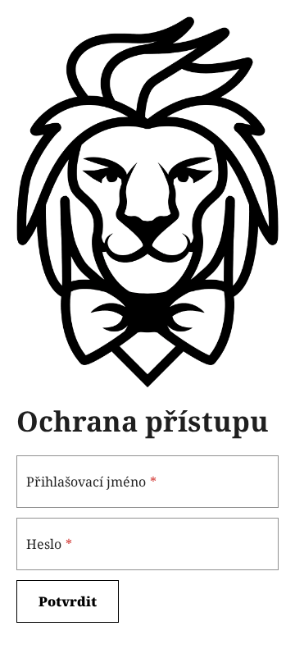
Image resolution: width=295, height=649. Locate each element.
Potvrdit (68, 601)
